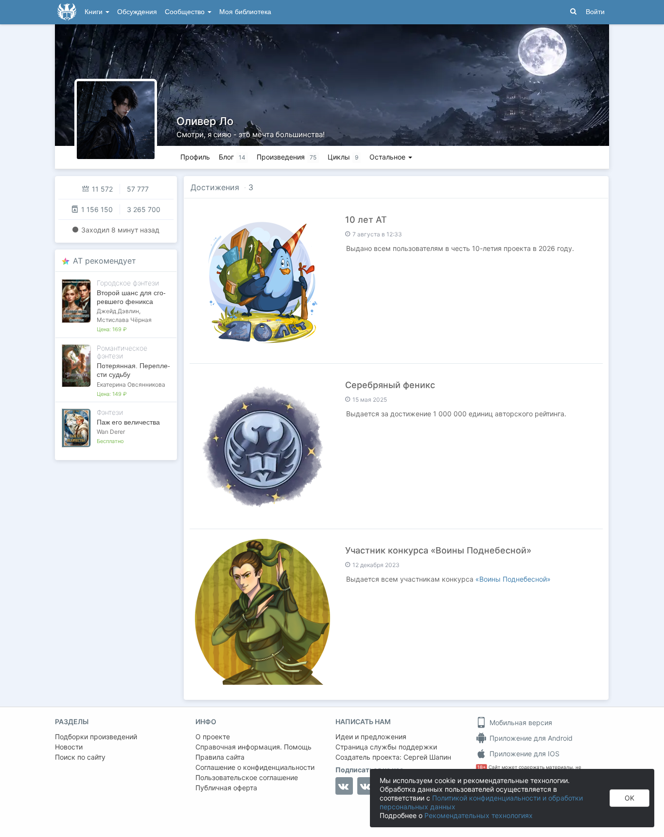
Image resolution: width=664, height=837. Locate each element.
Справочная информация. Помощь (253, 747)
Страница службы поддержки (386, 747)
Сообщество (186, 12)
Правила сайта (220, 757)
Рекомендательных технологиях (478, 815)
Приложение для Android (530, 738)
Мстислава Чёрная (124, 319)
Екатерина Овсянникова (131, 384)
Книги (95, 12)
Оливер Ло (204, 121)
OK (629, 798)
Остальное (388, 157)
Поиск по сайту (80, 757)
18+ (481, 767)
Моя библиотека (245, 12)
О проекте (212, 736)
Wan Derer (111, 431)
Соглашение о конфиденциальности (255, 767)
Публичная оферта (226, 788)
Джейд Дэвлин (118, 311)
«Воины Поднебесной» (513, 579)
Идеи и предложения (370, 736)
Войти (595, 12)
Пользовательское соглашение (246, 777)
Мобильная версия (520, 722)
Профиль (195, 157)
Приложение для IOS (523, 753)
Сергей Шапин (427, 757)
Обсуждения (137, 12)
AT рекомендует (104, 261)
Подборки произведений (96, 736)
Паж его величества (128, 422)
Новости (69, 747)
